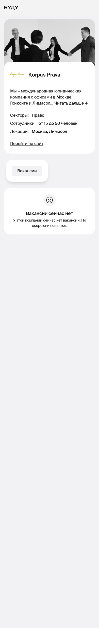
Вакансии (27, 170)
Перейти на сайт (26, 143)
